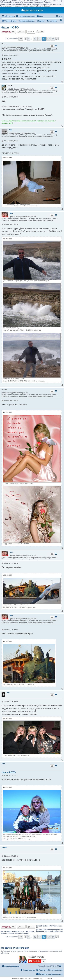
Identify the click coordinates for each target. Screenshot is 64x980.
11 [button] (39, 38)
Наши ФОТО (10, 27)
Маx (11, 213)
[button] (20, 39)
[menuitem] (10, 16)
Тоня (3, 764)
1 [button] (28, 38)
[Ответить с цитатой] (52, 46)
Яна (8, 693)
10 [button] (35, 38)
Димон (10, 85)
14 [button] (53, 38)
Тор (10, 130)
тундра (4, 847)
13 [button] (48, 38)
